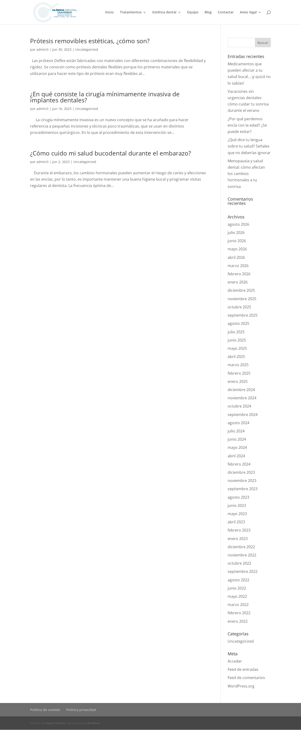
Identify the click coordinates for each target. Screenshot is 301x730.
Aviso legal (248, 12)
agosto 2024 (238, 422)
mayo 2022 (237, 596)
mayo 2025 (237, 348)
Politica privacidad (81, 709)
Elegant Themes (55, 723)
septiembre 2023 (242, 488)
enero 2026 (238, 282)
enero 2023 (238, 538)
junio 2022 (237, 588)
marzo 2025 (238, 364)
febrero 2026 (239, 273)
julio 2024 (236, 431)
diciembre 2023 (241, 472)
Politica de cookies (45, 709)
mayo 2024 (237, 447)
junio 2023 (237, 505)
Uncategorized (86, 49)
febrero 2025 (239, 373)
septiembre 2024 (242, 414)
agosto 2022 (238, 579)
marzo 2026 (238, 265)
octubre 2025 (239, 307)
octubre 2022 (239, 563)
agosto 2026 (238, 224)
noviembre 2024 (242, 397)
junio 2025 (237, 340)
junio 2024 (237, 439)
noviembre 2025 (242, 298)
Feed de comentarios (246, 677)
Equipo (192, 12)
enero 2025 (238, 381)
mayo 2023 (237, 513)
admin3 (42, 49)
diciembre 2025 (241, 290)
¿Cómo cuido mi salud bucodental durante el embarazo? (110, 153)
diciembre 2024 (241, 389)
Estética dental (164, 12)
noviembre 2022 (242, 555)
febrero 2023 (239, 530)
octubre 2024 (239, 406)
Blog (208, 12)
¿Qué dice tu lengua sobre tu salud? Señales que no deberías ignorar (249, 146)
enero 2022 (238, 621)
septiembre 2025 (242, 315)
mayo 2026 (237, 249)
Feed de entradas (243, 669)
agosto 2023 (238, 497)
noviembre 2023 (242, 480)
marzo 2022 (238, 604)
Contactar (226, 12)
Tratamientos (131, 12)
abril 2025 (236, 356)
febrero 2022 (239, 612)
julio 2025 (236, 331)
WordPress (93, 723)
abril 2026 (236, 257)
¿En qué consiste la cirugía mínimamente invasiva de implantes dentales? (105, 97)
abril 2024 (236, 455)
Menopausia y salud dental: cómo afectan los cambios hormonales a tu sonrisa (246, 173)
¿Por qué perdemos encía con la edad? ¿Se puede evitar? (247, 125)
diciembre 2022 (241, 546)
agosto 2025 (238, 323)
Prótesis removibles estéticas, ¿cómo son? (90, 41)
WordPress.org (241, 686)
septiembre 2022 (242, 571)
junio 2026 (237, 240)
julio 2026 (236, 232)
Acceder (235, 661)
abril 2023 (236, 521)
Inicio (109, 12)
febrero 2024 (239, 464)
